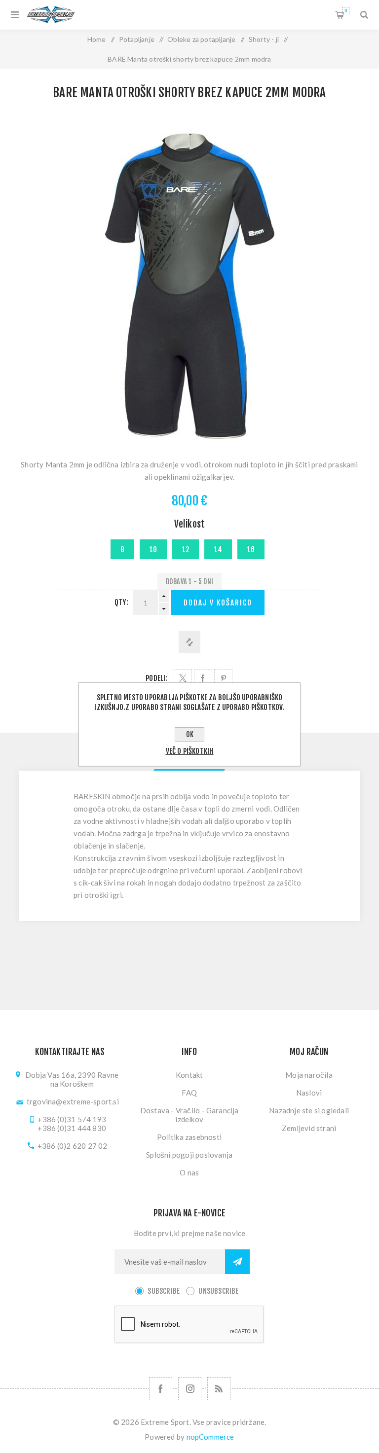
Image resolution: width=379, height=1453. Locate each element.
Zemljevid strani (309, 1128)
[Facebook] (160, 1388)
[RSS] (218, 1388)
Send (237, 1261)
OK (189, 734)
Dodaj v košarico (218, 602)
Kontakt (189, 1074)
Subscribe (164, 1291)
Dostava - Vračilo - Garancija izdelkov (189, 1115)
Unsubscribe (218, 1291)
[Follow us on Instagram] (189, 1388)
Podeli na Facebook (203, 678)
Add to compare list (189, 642)
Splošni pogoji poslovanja (189, 1154)
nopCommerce (210, 1436)
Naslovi (309, 1092)
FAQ (189, 1092)
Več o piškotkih (190, 751)
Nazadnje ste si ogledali (309, 1110)
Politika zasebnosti (189, 1137)
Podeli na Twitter (183, 678)
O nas (189, 1172)
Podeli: (156, 678)
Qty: (121, 602)
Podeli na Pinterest (223, 678)
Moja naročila (309, 1074)
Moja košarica (345, 10)
